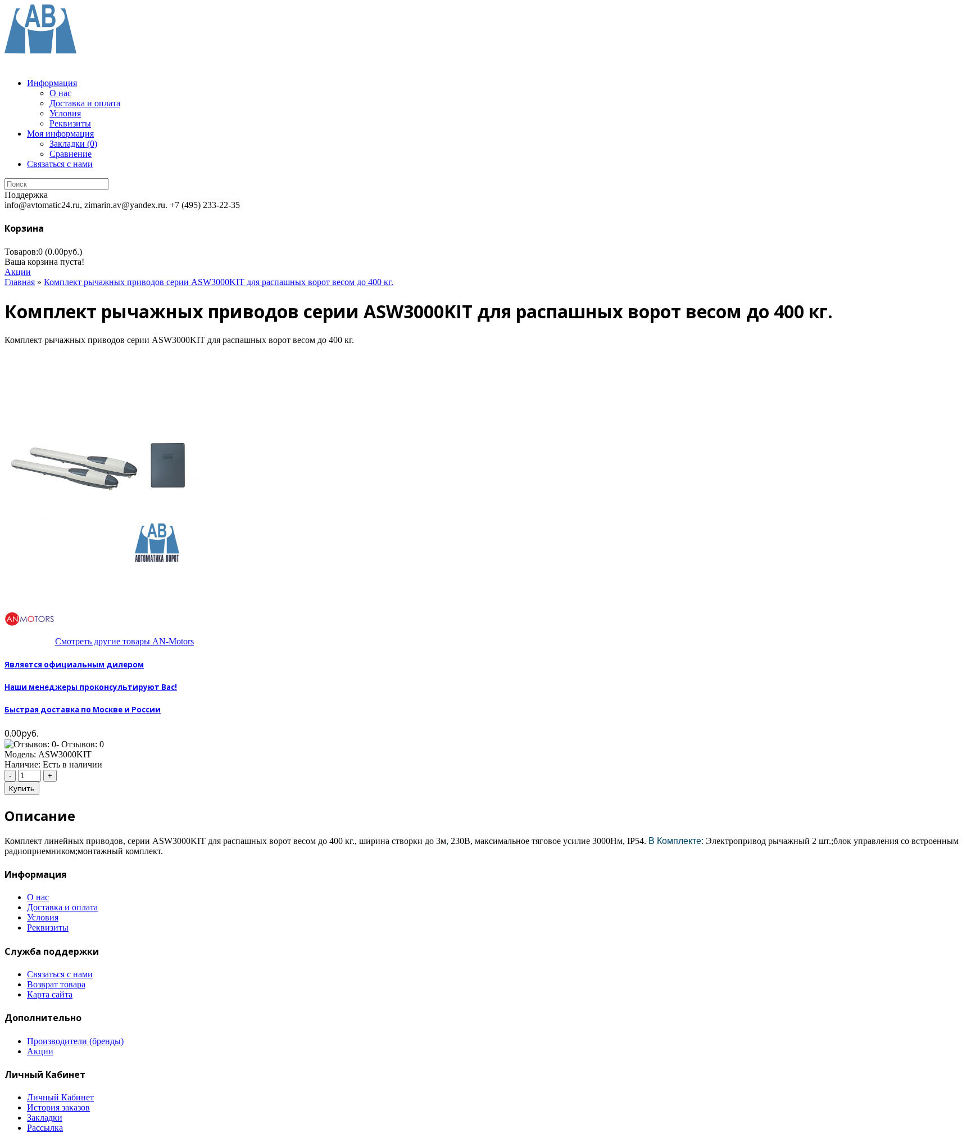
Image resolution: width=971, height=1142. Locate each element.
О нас (60, 93)
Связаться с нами (60, 164)
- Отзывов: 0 (80, 744)
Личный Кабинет (60, 1097)
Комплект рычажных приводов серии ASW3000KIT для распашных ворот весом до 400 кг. (218, 282)
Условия (65, 113)
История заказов (58, 1107)
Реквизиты (70, 123)
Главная (19, 282)
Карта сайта (49, 994)
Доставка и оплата (84, 103)
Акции (17, 272)
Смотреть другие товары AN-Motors (124, 641)
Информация (52, 83)
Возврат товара (56, 984)
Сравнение (70, 154)
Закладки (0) (73, 143)
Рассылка (45, 1127)
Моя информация (60, 133)
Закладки (44, 1117)
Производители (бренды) (75, 1041)
